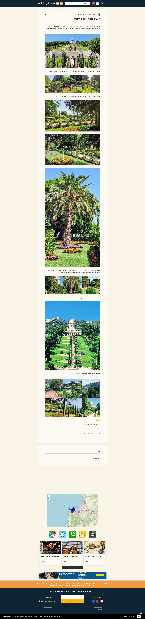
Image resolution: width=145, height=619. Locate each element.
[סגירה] (143, 616)
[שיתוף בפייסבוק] (99, 433)
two (52, 3)
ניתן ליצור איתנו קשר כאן (56, 591)
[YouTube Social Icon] (101, 601)
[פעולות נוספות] (45, 14)
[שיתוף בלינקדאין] (92, 433)
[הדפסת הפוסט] (85, 433)
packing (41, 3)
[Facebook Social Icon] (93, 601)
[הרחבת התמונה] (91, 84)
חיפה (99, 428)
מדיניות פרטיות (5, 616)
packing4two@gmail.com (48, 601)
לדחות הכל (131, 616)
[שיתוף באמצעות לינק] (88, 433)
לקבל (139, 616)
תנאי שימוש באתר (97, 609)
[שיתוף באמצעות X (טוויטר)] (96, 433)
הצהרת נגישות (98, 607)
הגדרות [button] (125, 616)
